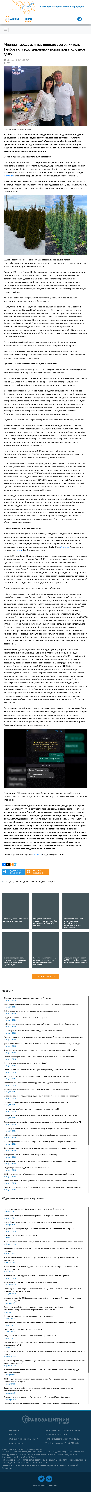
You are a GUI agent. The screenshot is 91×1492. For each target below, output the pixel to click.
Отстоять (64, 547)
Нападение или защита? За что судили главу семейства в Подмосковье (34, 1209)
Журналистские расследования (23, 1439)
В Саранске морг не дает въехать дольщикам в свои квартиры (30, 1282)
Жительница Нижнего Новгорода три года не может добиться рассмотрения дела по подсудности (41, 1258)
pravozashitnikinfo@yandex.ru (65, 1439)
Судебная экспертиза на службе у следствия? (23, 1329)
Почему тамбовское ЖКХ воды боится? (21, 1235)
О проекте (14, 1430)
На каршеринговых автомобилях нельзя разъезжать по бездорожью (33, 1154)
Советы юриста (16, 1443)
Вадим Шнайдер (47, 881)
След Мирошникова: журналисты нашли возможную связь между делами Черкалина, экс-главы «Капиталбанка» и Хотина (43, 1290)
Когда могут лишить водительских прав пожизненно (26, 1167)
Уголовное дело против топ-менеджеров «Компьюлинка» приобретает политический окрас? (44, 1242)
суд (9, 881)
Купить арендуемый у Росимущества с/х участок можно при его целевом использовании (42, 1180)
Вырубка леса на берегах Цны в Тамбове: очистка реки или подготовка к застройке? (39, 1228)
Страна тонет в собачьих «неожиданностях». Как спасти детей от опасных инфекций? (40, 1322)
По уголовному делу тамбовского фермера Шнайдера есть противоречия (35, 1215)
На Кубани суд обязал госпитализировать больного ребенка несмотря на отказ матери (41, 1135)
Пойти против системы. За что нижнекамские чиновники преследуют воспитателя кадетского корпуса (44, 1352)
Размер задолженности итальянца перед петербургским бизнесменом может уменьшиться (43, 1037)
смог (19, 550)
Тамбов (33, 881)
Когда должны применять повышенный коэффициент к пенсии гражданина (36, 1089)
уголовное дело (20, 881)
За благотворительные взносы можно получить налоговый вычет (32, 1011)
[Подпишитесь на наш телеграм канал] (13, 874)
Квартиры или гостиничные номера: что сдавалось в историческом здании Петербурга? (41, 1050)
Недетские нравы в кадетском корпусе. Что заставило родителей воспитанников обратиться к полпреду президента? (44, 1361)
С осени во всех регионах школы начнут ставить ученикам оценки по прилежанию (39, 1056)
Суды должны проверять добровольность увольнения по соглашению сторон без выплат (42, 1187)
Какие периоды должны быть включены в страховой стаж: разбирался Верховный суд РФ (42, 1122)
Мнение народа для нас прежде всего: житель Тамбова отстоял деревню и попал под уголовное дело (44, 49)
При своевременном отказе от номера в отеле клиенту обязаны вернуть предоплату (40, 1141)
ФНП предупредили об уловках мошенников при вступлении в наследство (36, 1102)
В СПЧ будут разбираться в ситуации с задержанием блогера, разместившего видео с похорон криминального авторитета (44, 1380)
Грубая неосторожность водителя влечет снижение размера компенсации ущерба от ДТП (42, 1043)
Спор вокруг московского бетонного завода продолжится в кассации (34, 1030)
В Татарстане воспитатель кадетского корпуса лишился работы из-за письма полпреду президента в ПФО (41, 1370)
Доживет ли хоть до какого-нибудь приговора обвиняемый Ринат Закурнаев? (37, 1397)
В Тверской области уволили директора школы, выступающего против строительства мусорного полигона (41, 1267)
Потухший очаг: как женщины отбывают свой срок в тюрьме (30, 1336)
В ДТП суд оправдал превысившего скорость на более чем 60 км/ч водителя (36, 1076)
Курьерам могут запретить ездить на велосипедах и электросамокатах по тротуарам (40, 1161)
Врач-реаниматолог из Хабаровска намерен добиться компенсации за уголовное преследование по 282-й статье (38, 1389)
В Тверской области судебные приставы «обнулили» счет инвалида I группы (36, 1275)
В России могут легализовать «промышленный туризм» (28, 998)
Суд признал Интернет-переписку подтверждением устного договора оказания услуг (40, 1115)
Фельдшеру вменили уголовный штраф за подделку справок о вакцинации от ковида (40, 1148)
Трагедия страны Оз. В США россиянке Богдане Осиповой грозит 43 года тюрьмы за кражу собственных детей (43, 1299)
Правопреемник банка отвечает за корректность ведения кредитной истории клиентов (41, 1083)
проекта (38, 854)
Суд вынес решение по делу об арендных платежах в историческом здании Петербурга (41, 1096)
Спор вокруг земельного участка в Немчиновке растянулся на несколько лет (36, 1128)
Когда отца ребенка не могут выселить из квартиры (26, 1017)
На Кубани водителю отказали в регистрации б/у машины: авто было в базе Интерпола (41, 1024)
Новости (13, 1434)
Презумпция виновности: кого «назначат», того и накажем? (29, 1316)
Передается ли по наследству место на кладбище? (25, 1063)
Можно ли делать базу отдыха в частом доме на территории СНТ (32, 1109)
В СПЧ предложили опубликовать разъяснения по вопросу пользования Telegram (39, 1174)
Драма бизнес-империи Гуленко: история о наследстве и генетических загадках (38, 1222)
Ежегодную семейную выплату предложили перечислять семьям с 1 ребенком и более (41, 1004)
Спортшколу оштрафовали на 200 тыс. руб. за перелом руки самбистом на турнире (39, 1069)
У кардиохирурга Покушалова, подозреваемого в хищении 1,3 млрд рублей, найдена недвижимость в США (40, 1343)
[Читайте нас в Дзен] (37, 874)
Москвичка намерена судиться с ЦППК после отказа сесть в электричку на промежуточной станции (43, 1249)
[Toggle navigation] (5, 29)
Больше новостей (45, 976)
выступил (8, 175)
